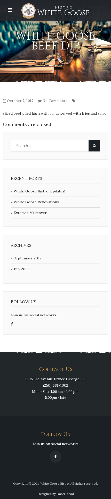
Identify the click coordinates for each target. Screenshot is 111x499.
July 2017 (21, 269)
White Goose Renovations (36, 202)
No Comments (55, 101)
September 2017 (27, 258)
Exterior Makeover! (30, 212)
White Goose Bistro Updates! (39, 191)
